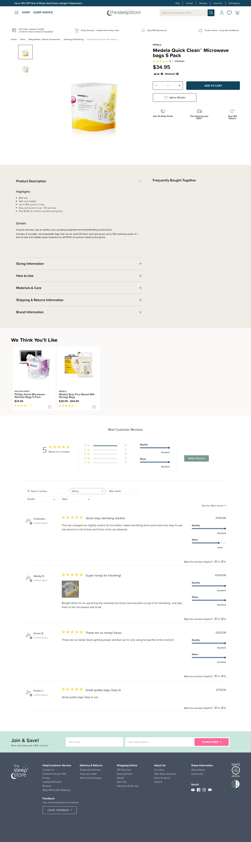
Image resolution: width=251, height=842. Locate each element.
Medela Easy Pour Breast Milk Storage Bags (77, 395)
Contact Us (48, 769)
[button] (105, 446)
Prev (44, 96)
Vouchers (218, 3)
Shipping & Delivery (90, 769)
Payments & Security (127, 786)
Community (197, 773)
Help (177, 3)
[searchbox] (46, 491)
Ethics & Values (162, 778)
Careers (158, 782)
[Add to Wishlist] (49, 407)
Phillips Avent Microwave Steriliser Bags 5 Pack (30, 395)
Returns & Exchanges (91, 778)
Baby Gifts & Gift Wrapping (56, 790)
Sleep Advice (198, 769)
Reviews (47, 786)
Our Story (159, 769)
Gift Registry (234, 3)
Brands (120, 778)
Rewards (203, 3)
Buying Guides (124, 773)
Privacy (46, 778)
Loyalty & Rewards (52, 782)
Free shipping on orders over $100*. (34, 3)
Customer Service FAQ (54, 773)
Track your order (88, 773)
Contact (189, 3)
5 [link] (170, 61)
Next (143, 96)
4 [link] (31, 405)
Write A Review (196, 458)
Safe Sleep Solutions (165, 773)
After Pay (121, 782)
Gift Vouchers (124, 769)
